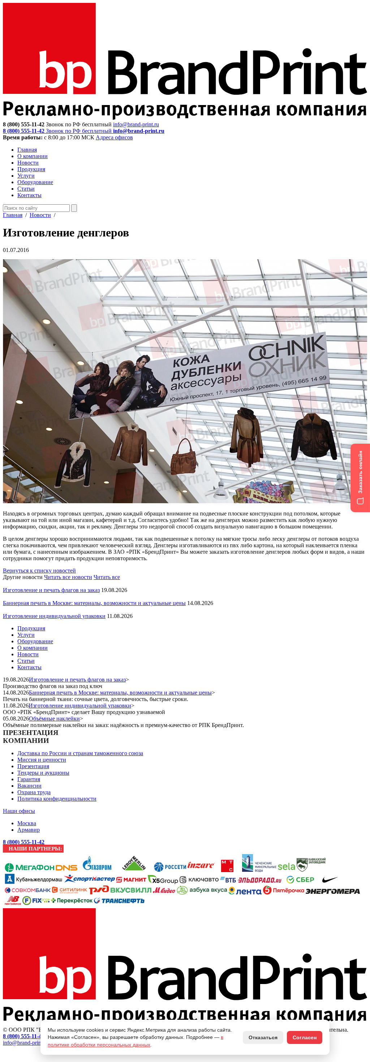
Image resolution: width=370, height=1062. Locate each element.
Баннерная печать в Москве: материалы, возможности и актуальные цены (94, 603)
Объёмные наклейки (54, 718)
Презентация (33, 766)
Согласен (305, 1037)
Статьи (26, 189)
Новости (28, 163)
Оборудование (35, 182)
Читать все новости (68, 577)
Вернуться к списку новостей (39, 570)
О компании (32, 156)
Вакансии (29, 786)
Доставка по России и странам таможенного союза (80, 753)
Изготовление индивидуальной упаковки (54, 616)
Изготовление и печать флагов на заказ (51, 590)
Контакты (29, 195)
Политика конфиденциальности (56, 799)
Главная (27, 150)
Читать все (107, 577)
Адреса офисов (114, 137)
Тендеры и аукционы (43, 773)
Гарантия (28, 779)
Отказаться (263, 1037)
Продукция (31, 169)
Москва (26, 823)
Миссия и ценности (41, 760)
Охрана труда (34, 792)
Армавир (28, 830)
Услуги (26, 176)
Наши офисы (19, 811)
